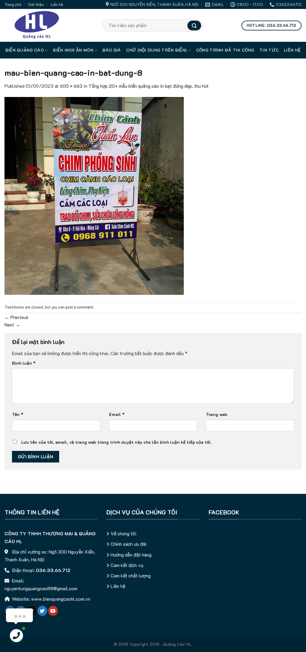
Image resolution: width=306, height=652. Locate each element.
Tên (17, 414)
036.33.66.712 (53, 570)
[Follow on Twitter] (42, 611)
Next (12, 324)
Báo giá (111, 50)
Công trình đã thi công (225, 50)
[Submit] (194, 25)
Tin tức (269, 50)
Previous (16, 317)
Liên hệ (57, 4)
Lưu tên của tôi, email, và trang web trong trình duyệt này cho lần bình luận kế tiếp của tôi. (116, 442)
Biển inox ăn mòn (73, 50)
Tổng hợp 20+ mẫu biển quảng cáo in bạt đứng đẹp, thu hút (148, 86)
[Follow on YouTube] (53, 611)
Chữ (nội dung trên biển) (156, 50)
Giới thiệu (36, 4)
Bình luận (24, 363)
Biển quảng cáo (24, 50)
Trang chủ (12, 4)
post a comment (79, 307)
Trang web (216, 414)
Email (117, 414)
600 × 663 (71, 86)
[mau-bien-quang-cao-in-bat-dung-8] (94, 195)
